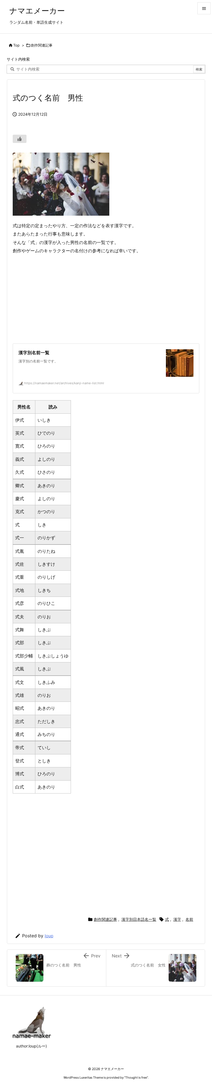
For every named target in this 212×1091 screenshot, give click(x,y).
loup (49, 935)
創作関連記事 (41, 45)
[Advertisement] (106, 299)
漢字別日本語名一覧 (138, 919)
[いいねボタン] (19, 139)
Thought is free (136, 1077)
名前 (189, 919)
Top (16, 45)
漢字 (177, 919)
